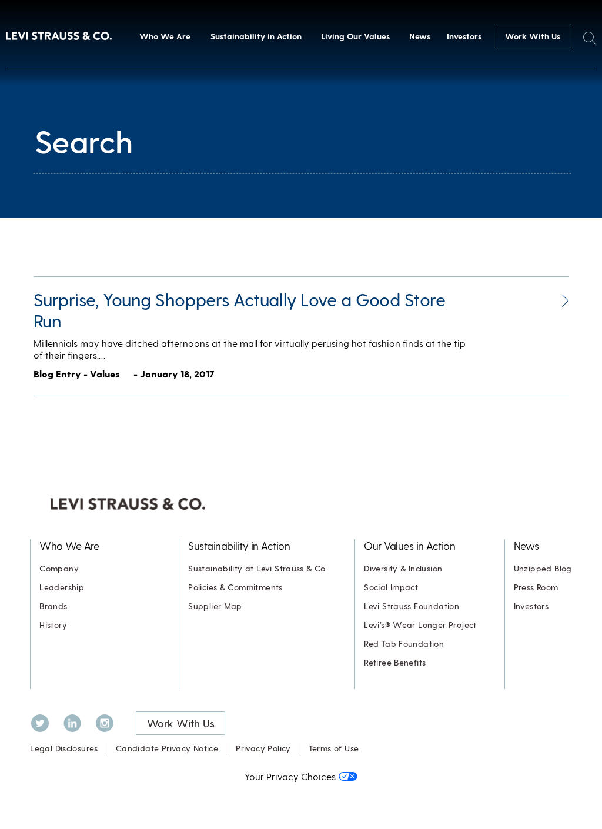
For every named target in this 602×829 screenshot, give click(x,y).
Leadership (61, 587)
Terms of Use (334, 748)
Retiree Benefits (395, 662)
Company (59, 568)
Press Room (536, 587)
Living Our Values (355, 36)
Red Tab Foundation (404, 644)
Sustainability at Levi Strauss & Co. (257, 568)
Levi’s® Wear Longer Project (420, 625)
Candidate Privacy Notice (167, 748)
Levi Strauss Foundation (411, 606)
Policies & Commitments (235, 587)
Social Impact (391, 587)
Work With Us (532, 36)
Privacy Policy (263, 748)
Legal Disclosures (64, 748)
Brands (53, 606)
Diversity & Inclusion (403, 568)
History (53, 625)
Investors (464, 36)
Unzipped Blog (543, 568)
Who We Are (164, 36)
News (419, 36)
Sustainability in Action (256, 36)
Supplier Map (215, 606)
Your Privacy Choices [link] (290, 776)
